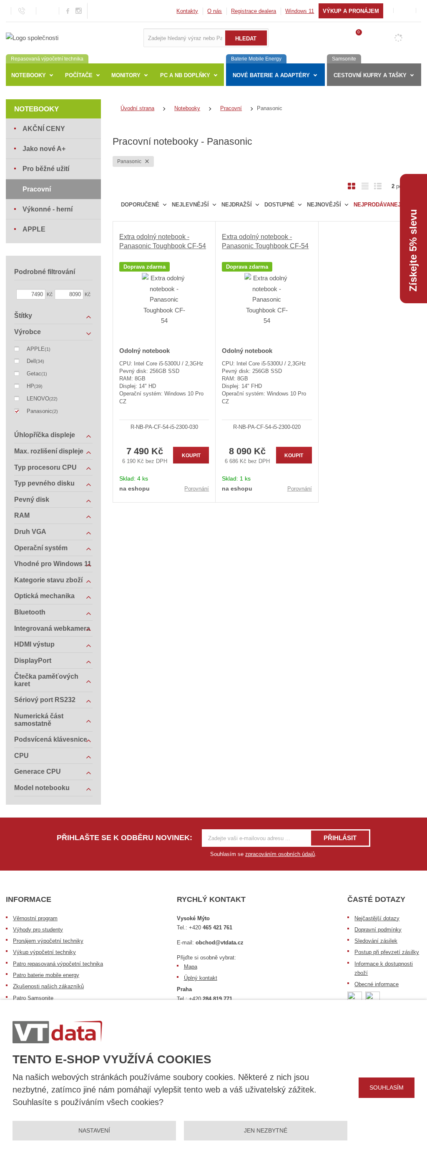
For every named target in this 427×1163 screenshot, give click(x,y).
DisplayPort (32, 660)
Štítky (23, 315)
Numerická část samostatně (38, 719)
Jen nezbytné (265, 1130)
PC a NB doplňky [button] (185, 75)
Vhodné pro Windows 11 (52, 563)
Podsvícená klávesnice (50, 739)
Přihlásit (340, 837)
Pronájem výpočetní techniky (48, 941)
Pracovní (37, 189)
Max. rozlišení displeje (48, 451)
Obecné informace (376, 984)
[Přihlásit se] (404, 11)
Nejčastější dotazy (376, 918)
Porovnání (196, 489)
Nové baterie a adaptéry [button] (271, 75)
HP (30, 386)
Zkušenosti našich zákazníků (48, 986)
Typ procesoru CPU (45, 467)
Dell (31, 361)
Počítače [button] (79, 75)
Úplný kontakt (200, 978)
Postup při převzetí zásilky (386, 952)
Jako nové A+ (44, 148)
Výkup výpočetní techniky (44, 952)
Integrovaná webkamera (52, 628)
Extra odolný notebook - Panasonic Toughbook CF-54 (162, 241)
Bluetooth (29, 612)
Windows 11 (299, 11)
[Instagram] (78, 11)
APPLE (34, 229)
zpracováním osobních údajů (280, 854)
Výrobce (27, 331)
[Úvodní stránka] (32, 37)
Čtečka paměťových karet (46, 680)
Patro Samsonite (33, 998)
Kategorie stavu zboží (48, 580)
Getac (34, 373)
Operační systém (41, 547)
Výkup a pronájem (351, 11)
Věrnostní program (35, 918)
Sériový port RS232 (44, 699)
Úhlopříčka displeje (44, 434)
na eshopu (134, 488)
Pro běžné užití (46, 168)
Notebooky (36, 109)
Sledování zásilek (375, 941)
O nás (214, 11)
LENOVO (38, 398)
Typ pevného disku (44, 483)
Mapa (190, 967)
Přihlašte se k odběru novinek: (124, 837)
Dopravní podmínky (378, 929)
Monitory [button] (126, 75)
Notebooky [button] (28, 75)
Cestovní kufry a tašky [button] (370, 75)
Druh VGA (30, 531)
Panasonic (130, 161)
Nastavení (94, 1130)
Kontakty (187, 11)
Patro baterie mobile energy (46, 975)
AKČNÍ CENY (44, 128)
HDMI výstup (34, 644)
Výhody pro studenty (38, 929)
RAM (22, 515)
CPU (21, 755)
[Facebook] (67, 11)
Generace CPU (37, 771)
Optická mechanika (44, 595)
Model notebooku (42, 787)
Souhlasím (386, 1087)
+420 (210, 927)
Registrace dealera (253, 11)
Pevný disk (31, 499)
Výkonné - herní (48, 209)
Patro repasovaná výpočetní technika (58, 964)
